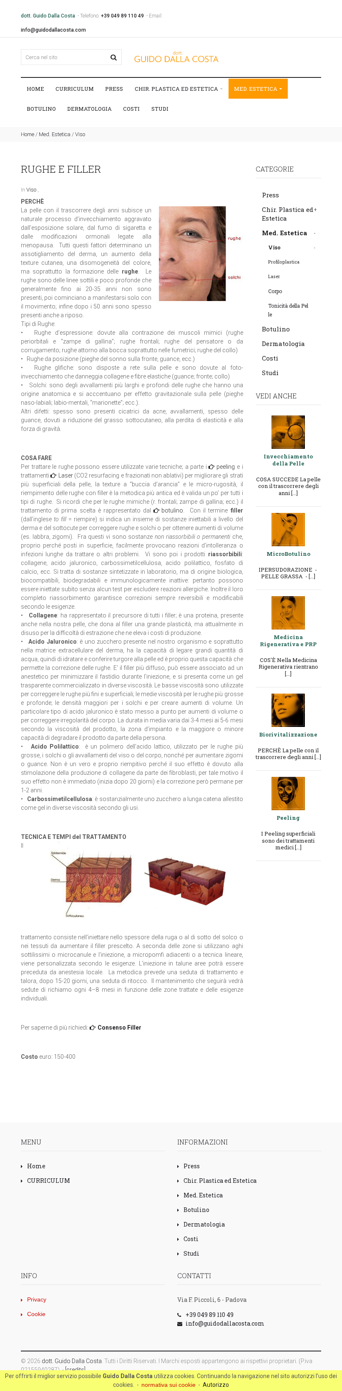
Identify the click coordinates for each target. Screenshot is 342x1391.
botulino (172, 510)
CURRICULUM (74, 88)
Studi (159, 108)
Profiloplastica (283, 262)
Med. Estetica (256, 88)
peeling (225, 466)
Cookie (36, 1314)
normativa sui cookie (168, 1384)
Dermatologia (89, 108)
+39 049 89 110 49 (122, 16)
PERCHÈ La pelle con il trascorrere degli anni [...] (288, 754)
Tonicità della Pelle (288, 310)
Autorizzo (216, 1384)
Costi (131, 108)
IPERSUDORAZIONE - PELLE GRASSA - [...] (288, 573)
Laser (65, 475)
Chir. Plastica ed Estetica (177, 88)
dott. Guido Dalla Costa (72, 1361)
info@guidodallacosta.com (53, 30)
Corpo (275, 291)
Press (114, 88)
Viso (80, 134)
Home (35, 88)
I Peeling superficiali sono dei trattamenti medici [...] (288, 840)
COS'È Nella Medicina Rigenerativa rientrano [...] (288, 666)
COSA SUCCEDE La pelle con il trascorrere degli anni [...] (288, 486)
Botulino (41, 108)
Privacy (36, 1299)
